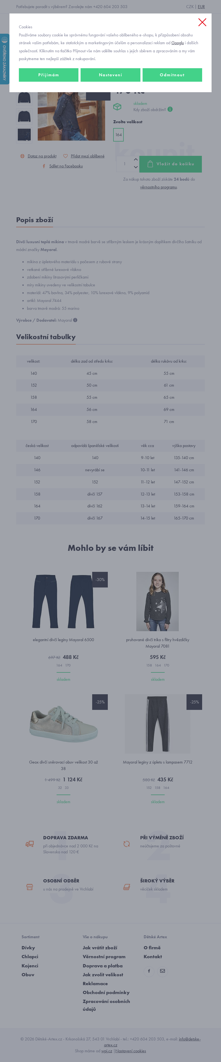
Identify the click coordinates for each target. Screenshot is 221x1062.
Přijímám (48, 75)
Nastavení (110, 75)
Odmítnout (172, 75)
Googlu (177, 43)
